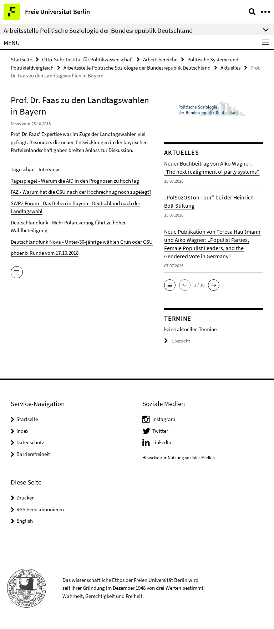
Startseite (21, 59)
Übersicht (181, 341)
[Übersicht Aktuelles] (17, 273)
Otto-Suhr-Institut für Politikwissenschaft (87, 59)
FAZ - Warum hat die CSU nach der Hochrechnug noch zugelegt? (81, 191)
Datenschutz (30, 442)
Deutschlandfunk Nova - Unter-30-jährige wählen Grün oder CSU (82, 241)
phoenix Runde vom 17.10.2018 (44, 252)
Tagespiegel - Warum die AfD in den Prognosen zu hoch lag (75, 180)
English (24, 520)
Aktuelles (230, 67)
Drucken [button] (25, 497)
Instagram (163, 419)
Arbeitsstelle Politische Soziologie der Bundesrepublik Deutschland (137, 67)
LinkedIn (161, 442)
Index (22, 430)
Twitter (160, 430)
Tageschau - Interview (35, 169)
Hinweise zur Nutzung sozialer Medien (178, 458)
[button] (170, 285)
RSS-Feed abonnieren (40, 509)
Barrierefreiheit (33, 454)
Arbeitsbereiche (160, 59)
